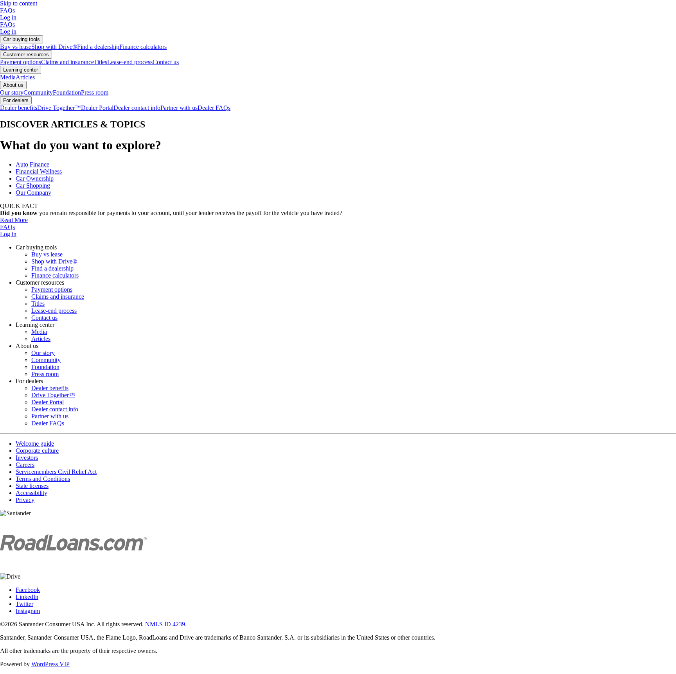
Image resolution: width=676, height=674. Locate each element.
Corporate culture (37, 450)
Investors (27, 457)
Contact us (166, 62)
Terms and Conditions (43, 478)
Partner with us (179, 107)
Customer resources (26, 54)
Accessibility (31, 492)
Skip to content (18, 3)
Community (38, 92)
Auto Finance (32, 164)
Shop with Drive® (54, 46)
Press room (94, 92)
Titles (100, 62)
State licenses (32, 485)
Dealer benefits (18, 107)
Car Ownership (35, 178)
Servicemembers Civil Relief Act (56, 471)
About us (13, 85)
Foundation (67, 92)
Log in (8, 17)
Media (8, 77)
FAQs (7, 10)
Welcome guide (35, 443)
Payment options (20, 62)
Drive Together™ (59, 107)
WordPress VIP (50, 664)
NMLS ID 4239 (165, 624)
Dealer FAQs (214, 107)
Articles (25, 77)
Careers (25, 464)
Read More (14, 220)
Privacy (25, 500)
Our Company (33, 192)
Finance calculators (143, 46)
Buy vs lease (15, 46)
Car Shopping (33, 185)
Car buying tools (21, 39)
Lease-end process (130, 62)
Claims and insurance (67, 62)
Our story (11, 92)
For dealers (16, 100)
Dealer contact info (136, 107)
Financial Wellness (39, 171)
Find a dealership (98, 46)
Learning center (20, 70)
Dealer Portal (97, 107)
